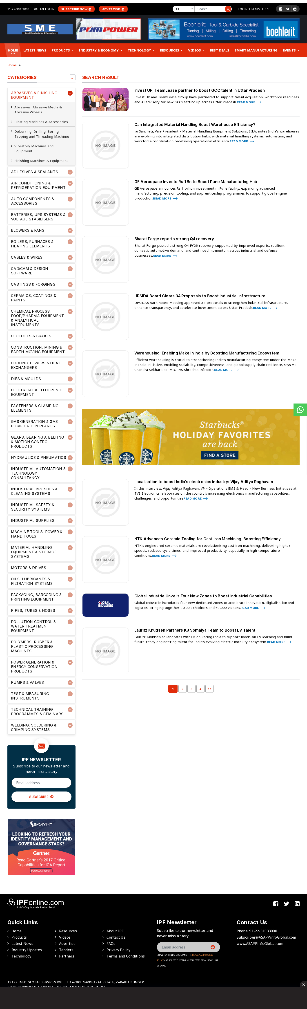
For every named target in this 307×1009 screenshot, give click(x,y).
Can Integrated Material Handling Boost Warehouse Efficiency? (195, 124)
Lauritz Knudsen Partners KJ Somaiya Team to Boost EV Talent (195, 630)
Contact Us (116, 937)
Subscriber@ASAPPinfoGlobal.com (266, 937)
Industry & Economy (99, 50)
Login (243, 9)
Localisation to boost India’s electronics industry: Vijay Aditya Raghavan (203, 482)
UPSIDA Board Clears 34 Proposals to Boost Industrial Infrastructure (200, 296)
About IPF (115, 930)
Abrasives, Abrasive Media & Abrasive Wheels (38, 109)
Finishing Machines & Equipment (41, 160)
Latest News (34, 50)
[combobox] (184, 9)
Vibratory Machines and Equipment (34, 148)
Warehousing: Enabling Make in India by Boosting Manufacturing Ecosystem (207, 353)
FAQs (111, 943)
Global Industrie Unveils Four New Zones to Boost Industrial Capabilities (203, 596)
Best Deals (219, 50)
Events (290, 50)
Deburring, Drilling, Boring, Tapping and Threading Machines (42, 134)
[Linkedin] (294, 9)
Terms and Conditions (126, 956)
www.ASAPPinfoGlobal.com (260, 943)
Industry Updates (26, 949)
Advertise (111, 9)
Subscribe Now (74, 9)
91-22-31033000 (18, 9)
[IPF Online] (40, 29)
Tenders (66, 949)
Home (13, 50)
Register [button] (258, 9)
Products (61, 50)
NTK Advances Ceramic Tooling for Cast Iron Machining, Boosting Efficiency (207, 539)
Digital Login (43, 9)
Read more (246, 102)
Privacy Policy (118, 949)
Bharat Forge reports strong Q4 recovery (174, 239)
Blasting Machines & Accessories (41, 121)
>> (209, 688)
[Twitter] (287, 9)
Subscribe (39, 797)
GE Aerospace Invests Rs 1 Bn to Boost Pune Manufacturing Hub (195, 181)
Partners (66, 956)
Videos (195, 50)
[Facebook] (280, 9)
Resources (170, 50)
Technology (140, 50)
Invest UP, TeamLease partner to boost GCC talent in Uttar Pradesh (199, 90)
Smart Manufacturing (256, 50)
